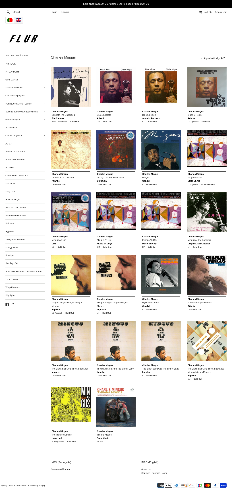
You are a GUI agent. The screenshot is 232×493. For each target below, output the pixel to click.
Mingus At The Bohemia (199, 240)
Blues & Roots (104, 115)
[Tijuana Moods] (116, 407)
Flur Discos (21, 485)
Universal (57, 438)
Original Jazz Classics (199, 243)
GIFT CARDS (11, 79)
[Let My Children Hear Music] (116, 150)
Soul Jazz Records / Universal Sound (23, 271)
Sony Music (103, 438)
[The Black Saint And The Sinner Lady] (71, 341)
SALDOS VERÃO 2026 (16, 55)
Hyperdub (10, 231)
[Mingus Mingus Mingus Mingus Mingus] (71, 275)
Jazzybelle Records (15, 239)
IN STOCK (25, 64)
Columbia (102, 181)
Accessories (11, 127)
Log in (54, 12)
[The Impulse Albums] (71, 407)
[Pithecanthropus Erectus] (207, 275)
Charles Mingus (60, 111)
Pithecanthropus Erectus (200, 302)
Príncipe (9, 255)
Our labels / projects (15, 95)
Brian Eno (10, 167)
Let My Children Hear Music (110, 177)
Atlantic (101, 118)
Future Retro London (15, 215)
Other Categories (25, 135)
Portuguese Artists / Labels (25, 104)
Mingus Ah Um (195, 177)
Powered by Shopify (36, 485)
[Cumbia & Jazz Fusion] (71, 150)
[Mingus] (161, 150)
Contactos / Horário (60, 469)
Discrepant (10, 183)
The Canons (58, 118)
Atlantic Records (151, 118)
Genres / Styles (25, 119)
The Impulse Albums (62, 435)
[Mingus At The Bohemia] (207, 212)
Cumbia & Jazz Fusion (63, 177)
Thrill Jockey (11, 279)
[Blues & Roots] (116, 87)
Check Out (221, 12)
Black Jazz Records (15, 159)
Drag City (10, 191)
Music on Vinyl (104, 243)
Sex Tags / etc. (12, 263)
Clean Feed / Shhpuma (16, 175)
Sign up (65, 12)
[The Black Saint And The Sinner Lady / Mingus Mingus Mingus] (207, 341)
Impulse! (101, 309)
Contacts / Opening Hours (154, 473)
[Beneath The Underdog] (71, 87)
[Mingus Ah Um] (207, 150)
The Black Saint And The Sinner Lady (70, 369)
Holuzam (9, 223)
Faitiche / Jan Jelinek (15, 207)
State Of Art (194, 181)
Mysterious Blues (150, 302)
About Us (145, 469)
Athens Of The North (15, 151)
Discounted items (25, 87)
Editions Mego (12, 199)
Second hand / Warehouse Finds (25, 111)
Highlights (10, 295)
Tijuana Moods (104, 435)
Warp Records (12, 287)
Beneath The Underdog (63, 115)
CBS (54, 243)
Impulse (56, 309)
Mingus (146, 177)
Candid (146, 181)
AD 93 (8, 143)
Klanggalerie (11, 247)
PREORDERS (12, 72)
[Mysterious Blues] (161, 275)
